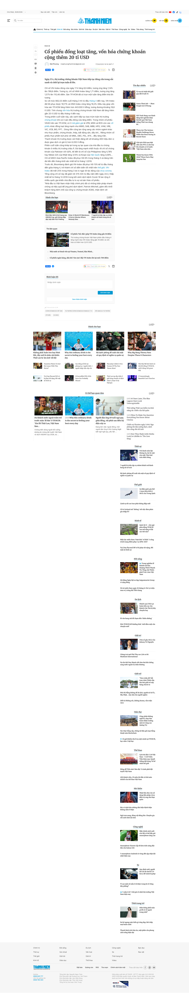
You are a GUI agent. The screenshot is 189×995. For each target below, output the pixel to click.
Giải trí (108, 29)
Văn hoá (89, 952)
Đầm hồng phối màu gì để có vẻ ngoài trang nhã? (147, 910)
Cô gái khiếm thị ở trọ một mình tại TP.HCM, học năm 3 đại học (138, 740)
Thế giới (53, 29)
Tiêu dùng (140, 29)
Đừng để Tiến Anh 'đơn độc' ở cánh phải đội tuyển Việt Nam (136, 770)
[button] (35, 47)
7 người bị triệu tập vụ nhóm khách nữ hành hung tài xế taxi (136, 466)
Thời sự (46, 29)
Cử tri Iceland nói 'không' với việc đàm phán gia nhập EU (136, 510)
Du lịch (95, 29)
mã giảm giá (77, 123)
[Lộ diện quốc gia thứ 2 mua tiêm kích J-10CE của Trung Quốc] (129, 493)
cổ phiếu (48, 315)
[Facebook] (173, 12)
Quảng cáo (89, 967)
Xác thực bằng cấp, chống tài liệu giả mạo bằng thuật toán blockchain (137, 732)
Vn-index (56, 315)
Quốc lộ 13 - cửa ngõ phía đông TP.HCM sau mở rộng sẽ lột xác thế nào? (146, 528)
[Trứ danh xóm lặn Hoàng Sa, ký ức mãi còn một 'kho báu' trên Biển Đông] (129, 455)
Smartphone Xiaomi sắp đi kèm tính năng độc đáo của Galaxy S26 (137, 847)
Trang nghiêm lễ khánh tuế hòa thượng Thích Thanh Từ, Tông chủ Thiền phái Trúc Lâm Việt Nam (147, 568)
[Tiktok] (177, 12)
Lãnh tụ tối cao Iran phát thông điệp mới (135, 504)
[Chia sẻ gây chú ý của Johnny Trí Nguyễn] (129, 644)
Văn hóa (102, 29)
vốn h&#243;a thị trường (102, 311)
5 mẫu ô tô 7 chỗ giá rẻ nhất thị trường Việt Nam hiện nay (137, 893)
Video (133, 29)
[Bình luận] (35, 63)
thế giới (101, 168)
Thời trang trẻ (150, 29)
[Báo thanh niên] (94, 20)
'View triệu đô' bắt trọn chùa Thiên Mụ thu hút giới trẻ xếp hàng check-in (146, 681)
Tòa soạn (104, 967)
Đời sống (66, 29)
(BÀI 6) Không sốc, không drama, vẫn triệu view (136, 702)
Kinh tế (59, 29)
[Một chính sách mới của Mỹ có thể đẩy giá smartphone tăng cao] (129, 835)
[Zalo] (180, 12)
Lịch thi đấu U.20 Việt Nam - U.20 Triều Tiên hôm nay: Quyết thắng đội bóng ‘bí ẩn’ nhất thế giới (147, 759)
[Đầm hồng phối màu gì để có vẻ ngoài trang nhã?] (129, 912)
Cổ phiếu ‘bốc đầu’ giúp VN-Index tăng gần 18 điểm (91, 234)
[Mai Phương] (47, 64)
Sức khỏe (74, 29)
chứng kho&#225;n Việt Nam (54, 311)
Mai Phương (54, 64)
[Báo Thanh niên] (41, 967)
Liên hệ (61, 12)
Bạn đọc (141, 948)
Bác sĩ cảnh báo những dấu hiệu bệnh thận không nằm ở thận (136, 808)
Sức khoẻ (63, 952)
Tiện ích (54, 12)
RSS (97, 967)
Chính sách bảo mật (118, 967)
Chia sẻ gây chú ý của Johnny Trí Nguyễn (147, 641)
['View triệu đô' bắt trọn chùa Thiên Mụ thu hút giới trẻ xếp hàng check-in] (129, 682)
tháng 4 (93, 101)
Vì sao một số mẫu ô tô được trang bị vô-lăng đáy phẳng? (136, 885)
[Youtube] (170, 12)
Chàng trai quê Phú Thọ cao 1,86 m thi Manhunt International (134, 655)
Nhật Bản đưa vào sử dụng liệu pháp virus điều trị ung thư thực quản (147, 796)
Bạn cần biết (45, 12)
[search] (27, 21)
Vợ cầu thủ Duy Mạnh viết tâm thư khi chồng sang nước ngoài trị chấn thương (136, 663)
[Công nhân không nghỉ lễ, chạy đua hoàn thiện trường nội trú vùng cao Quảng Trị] (129, 720)
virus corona (106, 171)
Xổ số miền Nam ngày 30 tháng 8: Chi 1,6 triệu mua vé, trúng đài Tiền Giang (137, 589)
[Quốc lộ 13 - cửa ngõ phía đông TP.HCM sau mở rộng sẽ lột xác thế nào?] (129, 529)
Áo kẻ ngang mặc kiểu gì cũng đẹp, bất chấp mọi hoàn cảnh (136, 923)
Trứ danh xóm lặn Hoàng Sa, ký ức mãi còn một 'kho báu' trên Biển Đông (147, 454)
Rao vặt (141, 952)
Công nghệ (123, 29)
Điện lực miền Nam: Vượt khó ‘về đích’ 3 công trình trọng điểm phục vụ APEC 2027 (137, 541)
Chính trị (40, 29)
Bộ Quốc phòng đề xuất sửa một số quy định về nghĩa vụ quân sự (137, 474)
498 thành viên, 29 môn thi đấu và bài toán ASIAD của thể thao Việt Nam (136, 778)
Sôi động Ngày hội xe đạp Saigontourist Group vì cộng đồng (137, 581)
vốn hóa (66, 110)
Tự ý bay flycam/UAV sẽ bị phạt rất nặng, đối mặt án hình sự (136, 549)
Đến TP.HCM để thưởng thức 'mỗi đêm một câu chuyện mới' (137, 625)
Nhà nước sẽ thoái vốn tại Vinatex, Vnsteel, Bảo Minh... (71, 252)
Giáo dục (88, 29)
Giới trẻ (81, 29)
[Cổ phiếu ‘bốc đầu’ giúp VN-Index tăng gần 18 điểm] (57, 240)
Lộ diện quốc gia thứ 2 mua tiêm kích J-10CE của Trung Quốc (147, 491)
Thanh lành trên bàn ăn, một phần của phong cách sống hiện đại (137, 931)
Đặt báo (79, 967)
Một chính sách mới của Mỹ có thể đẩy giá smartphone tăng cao (147, 833)
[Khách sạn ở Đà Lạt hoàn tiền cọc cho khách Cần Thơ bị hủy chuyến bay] (129, 608)
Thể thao (114, 29)
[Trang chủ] (35, 29)
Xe (129, 29)
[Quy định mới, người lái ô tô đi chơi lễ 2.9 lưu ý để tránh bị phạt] (129, 873)
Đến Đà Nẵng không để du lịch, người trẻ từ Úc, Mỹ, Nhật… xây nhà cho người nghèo (137, 694)
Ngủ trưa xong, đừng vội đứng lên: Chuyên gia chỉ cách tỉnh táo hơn (137, 816)
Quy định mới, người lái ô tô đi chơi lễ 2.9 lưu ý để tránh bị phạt (147, 871)
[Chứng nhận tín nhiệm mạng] (120, 984)
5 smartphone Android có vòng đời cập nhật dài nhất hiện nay (137, 855)
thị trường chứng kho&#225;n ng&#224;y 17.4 (78, 311)
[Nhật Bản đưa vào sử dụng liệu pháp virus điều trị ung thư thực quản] (129, 797)
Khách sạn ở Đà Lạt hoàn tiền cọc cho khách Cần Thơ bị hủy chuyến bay (147, 607)
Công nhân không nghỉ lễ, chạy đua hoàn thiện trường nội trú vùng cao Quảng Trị (146, 720)
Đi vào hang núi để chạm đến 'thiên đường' (136, 618)
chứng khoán (51, 120)
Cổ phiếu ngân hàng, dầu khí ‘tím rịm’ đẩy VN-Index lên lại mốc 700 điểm (79, 258)
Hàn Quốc (95, 155)
